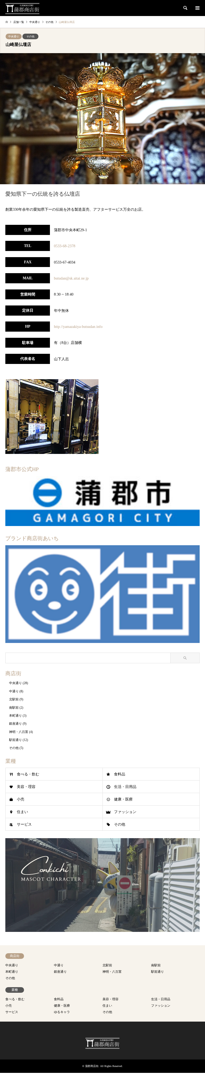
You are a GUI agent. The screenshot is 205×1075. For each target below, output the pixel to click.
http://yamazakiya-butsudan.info (78, 327)
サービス (24, 824)
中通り (14, 691)
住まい (22, 812)
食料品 (119, 774)
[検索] (185, 8)
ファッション (125, 812)
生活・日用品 (125, 787)
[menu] (197, 8)
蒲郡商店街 (91, 1066)
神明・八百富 (18, 732)
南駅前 (14, 707)
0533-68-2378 (64, 246)
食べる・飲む (28, 774)
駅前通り (15, 740)
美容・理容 (26, 787)
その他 (30, 36)
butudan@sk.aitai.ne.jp (71, 278)
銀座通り (15, 723)
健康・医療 (123, 799)
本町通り (15, 715)
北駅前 (14, 699)
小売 (20, 799)
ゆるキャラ (62, 1012)
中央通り (13, 36)
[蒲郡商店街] (22, 8)
